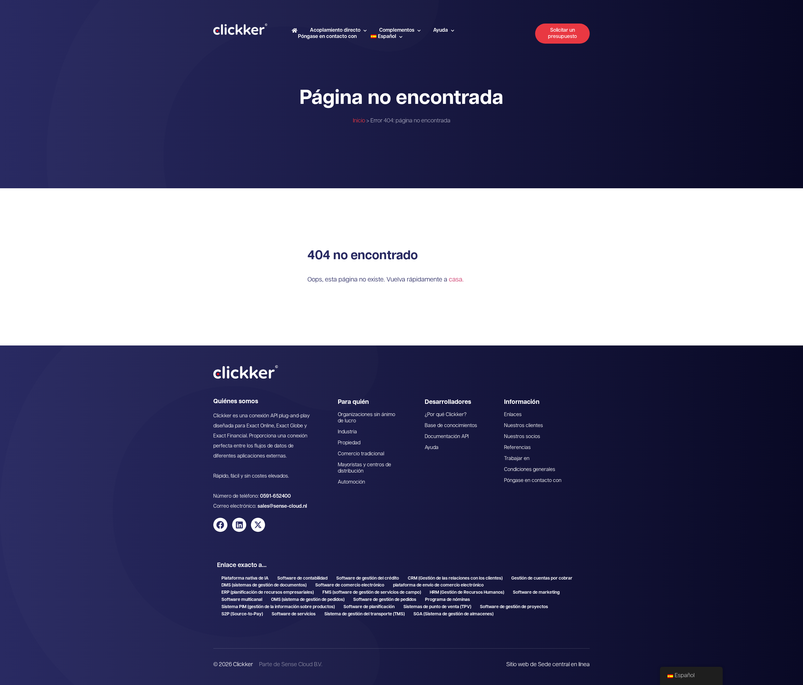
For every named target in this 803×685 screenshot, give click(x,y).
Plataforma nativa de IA (245, 578)
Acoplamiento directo (335, 30)
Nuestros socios (522, 436)
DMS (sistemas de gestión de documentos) (263, 585)
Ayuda (440, 30)
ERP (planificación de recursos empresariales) (267, 592)
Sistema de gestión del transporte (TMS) (364, 614)
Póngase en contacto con (327, 36)
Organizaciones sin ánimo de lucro (366, 418)
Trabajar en (516, 458)
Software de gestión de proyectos (514, 607)
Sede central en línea (564, 665)
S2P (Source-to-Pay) (242, 614)
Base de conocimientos (451, 425)
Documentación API (447, 436)
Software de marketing (536, 592)
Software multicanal (241, 599)
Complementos (396, 30)
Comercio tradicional (361, 454)
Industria (347, 432)
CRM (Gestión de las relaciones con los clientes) (455, 578)
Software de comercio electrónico (349, 585)
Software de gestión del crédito (367, 578)
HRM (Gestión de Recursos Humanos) (467, 592)
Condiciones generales (529, 469)
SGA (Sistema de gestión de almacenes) (453, 614)
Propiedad (349, 443)
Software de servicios (294, 614)
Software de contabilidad (302, 578)
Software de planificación (369, 607)
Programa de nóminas (447, 599)
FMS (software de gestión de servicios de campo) (371, 592)
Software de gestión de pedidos (384, 599)
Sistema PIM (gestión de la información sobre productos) (278, 607)
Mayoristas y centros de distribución (364, 468)
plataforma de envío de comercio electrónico (438, 585)
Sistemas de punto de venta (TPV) (437, 607)
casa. (456, 280)
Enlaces (513, 414)
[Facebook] (220, 525)
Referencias (517, 447)
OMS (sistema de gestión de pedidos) (307, 599)
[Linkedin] (239, 525)
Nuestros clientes (523, 425)
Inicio (359, 121)
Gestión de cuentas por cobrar (541, 578)
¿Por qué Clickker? (445, 414)
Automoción (351, 482)
